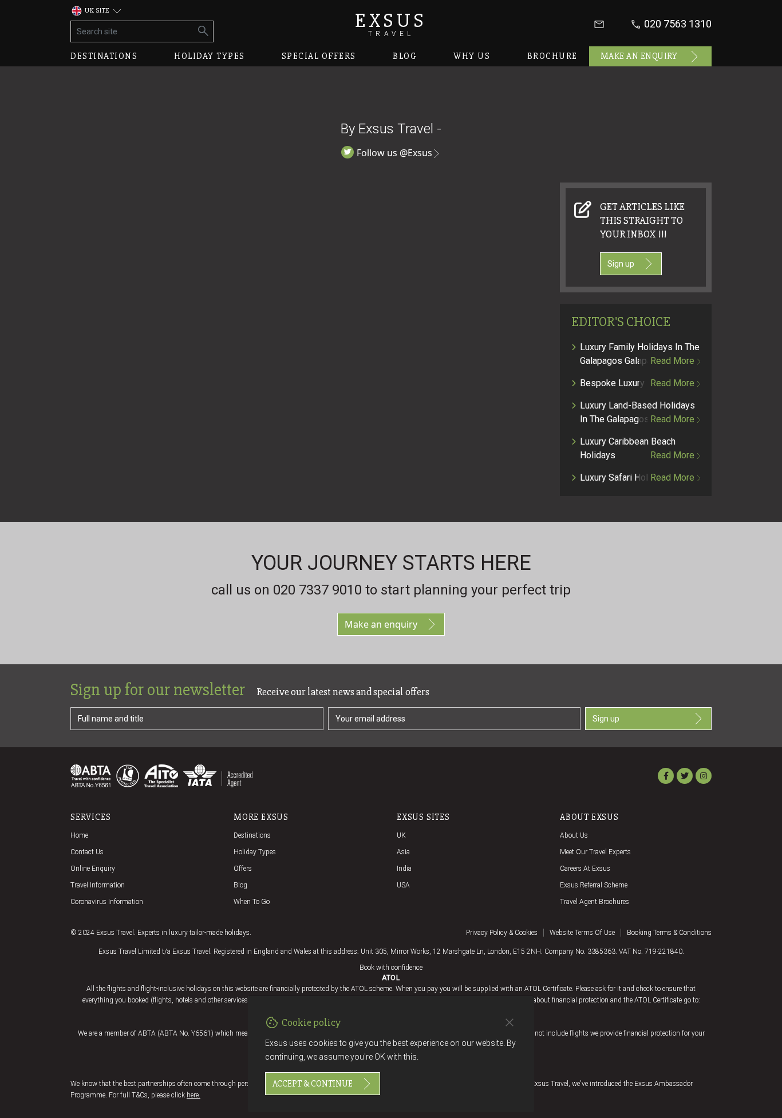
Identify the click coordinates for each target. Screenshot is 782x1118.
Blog (405, 56)
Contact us (87, 852)
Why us (471, 56)
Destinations (103, 56)
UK (401, 835)
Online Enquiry (92, 869)
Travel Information (97, 885)
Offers (243, 869)
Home (79, 835)
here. (193, 1095)
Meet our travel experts (595, 852)
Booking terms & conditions (669, 933)
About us (574, 835)
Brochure (552, 56)
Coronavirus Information (106, 902)
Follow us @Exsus (394, 152)
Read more (672, 360)
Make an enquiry (639, 56)
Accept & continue (312, 1084)
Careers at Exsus (585, 869)
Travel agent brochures (594, 902)
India (404, 869)
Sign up (620, 263)
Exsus (391, 24)
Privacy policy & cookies (502, 933)
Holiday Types (255, 852)
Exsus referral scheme (593, 885)
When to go (252, 902)
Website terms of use (582, 933)
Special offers (319, 56)
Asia (403, 852)
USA (403, 885)
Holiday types (209, 56)
